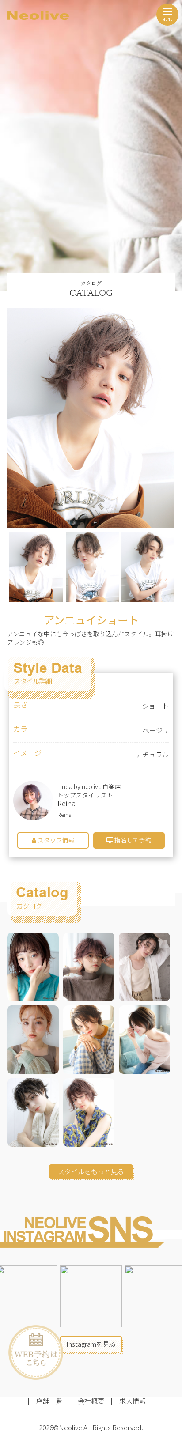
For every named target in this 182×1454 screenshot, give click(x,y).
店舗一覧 (49, 1400)
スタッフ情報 (55, 839)
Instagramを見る (91, 1343)
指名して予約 (132, 839)
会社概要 (91, 1400)
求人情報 (132, 1400)
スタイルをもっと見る (91, 1171)
